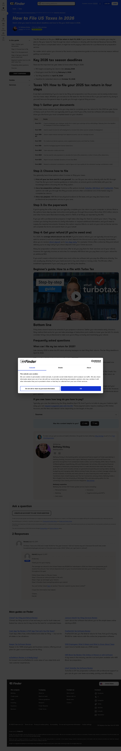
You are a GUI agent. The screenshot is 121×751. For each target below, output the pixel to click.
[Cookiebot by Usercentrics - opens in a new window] (92, 361)
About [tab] (89, 367)
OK (81, 388)
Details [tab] (60, 367)
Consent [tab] (32, 367)
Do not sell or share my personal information (40, 388)
